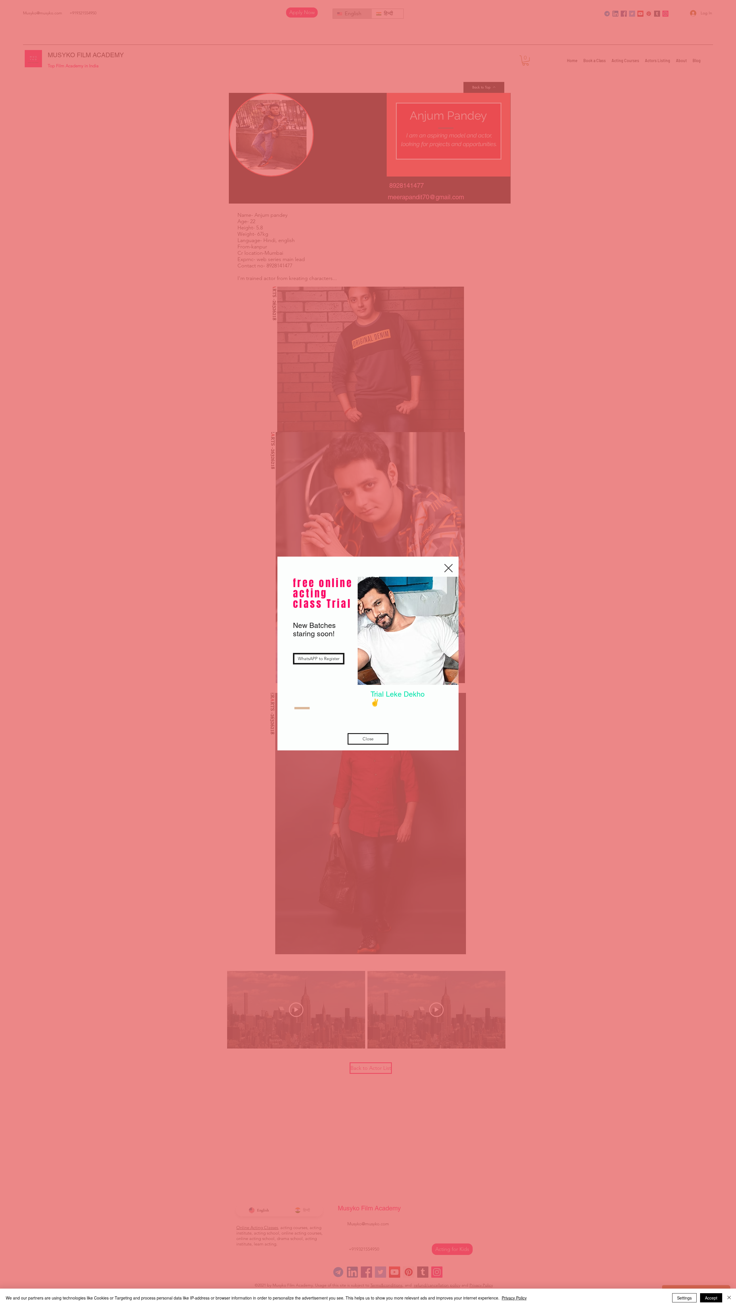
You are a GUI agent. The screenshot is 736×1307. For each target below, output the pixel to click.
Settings (684, 1298)
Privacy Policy (514, 1298)
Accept (711, 1298)
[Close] (729, 1297)
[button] (448, 568)
